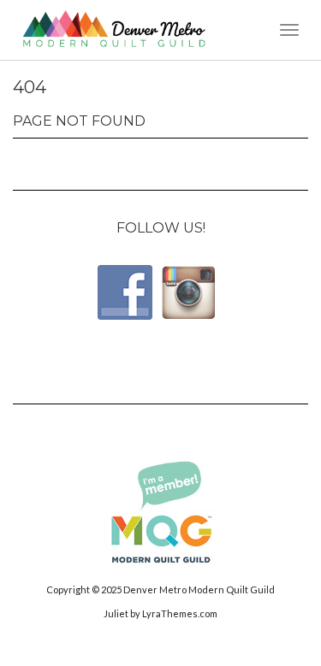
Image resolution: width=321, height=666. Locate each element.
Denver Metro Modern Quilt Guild (199, 589)
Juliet (116, 613)
